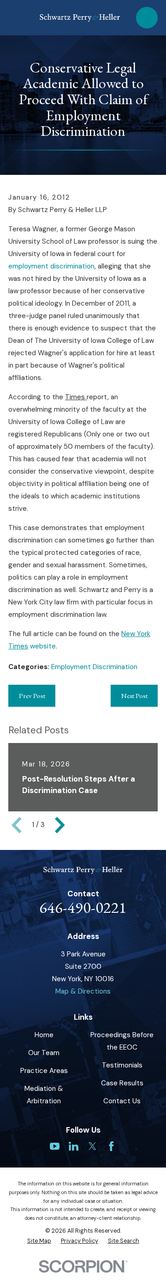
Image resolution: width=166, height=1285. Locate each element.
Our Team (43, 1052)
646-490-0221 (83, 907)
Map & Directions (83, 991)
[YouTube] (54, 1146)
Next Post (134, 695)
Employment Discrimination (94, 666)
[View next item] (60, 825)
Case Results (122, 1083)
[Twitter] (92, 1146)
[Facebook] (111, 1146)
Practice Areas (44, 1070)
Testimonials (122, 1065)
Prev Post (32, 695)
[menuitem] (39, 1241)
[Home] (80, 18)
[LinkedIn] (73, 1146)
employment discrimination (51, 266)
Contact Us (122, 1101)
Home (44, 1034)
